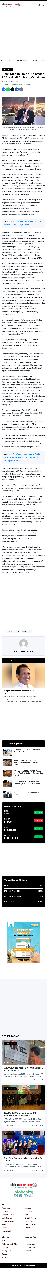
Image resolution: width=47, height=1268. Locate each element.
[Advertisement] (23, 33)
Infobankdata (30, 1247)
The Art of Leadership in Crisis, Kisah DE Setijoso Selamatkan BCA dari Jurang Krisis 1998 (22, 457)
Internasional (6, 1231)
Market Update (7, 1218)
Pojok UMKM (30, 1221)
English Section (30, 1218)
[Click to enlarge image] (23, 111)
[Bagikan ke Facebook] (4, 89)
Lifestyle (28, 1208)
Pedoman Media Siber (10, 1244)
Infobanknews (30, 1241)
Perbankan (34, 60)
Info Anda (28, 1211)
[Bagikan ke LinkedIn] (17, 89)
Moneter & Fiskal (8, 1215)
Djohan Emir (26, 631)
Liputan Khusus (30, 1224)
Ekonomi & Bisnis (8, 1221)
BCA (17, 631)
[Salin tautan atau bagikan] (21, 89)
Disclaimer (5, 1254)
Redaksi (5, 1241)
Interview (28, 1228)
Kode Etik (5, 1247)
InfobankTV (29, 1251)
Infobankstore (30, 1244)
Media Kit (5, 1257)
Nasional (5, 1228)
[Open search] (39, 5)
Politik (4, 1224)
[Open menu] (43, 5)
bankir (10, 631)
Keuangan (5, 1211)
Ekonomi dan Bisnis (21, 60)
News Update (6, 60)
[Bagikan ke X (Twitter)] (12, 89)
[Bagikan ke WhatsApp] (8, 89)
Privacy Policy (7, 1251)
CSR (26, 1215)
